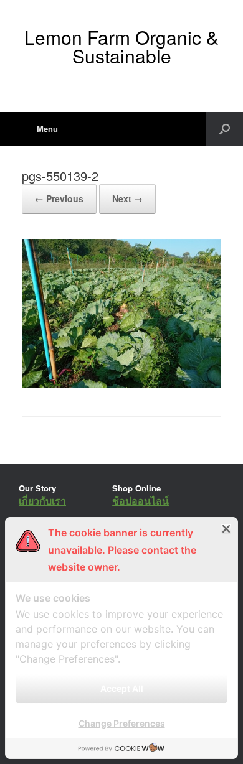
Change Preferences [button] (122, 723)
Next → (127, 198)
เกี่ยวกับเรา (42, 500)
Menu (47, 128)
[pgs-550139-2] (121, 385)
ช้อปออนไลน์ (140, 500)
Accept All (121, 688)
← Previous (59, 198)
